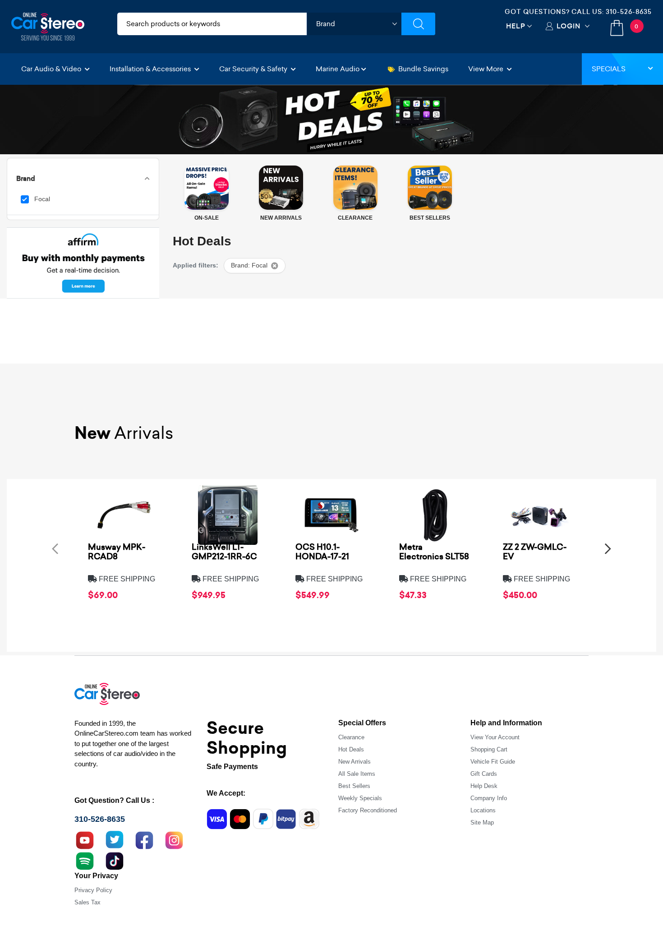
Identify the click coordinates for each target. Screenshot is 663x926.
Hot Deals (351, 749)
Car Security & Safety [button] (254, 69)
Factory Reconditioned (367, 810)
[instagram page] (174, 839)
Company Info (488, 798)
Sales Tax (87, 902)
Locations (483, 810)
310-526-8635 (629, 11)
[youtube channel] (84, 839)
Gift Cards (483, 773)
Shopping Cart (488, 749)
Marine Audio (337, 69)
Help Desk (483, 786)
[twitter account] (114, 839)
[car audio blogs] (84, 859)
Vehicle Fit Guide (492, 761)
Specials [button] (609, 69)
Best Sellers (354, 786)
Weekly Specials (360, 798)
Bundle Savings (423, 69)
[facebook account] (144, 839)
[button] (55, 549)
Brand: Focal (249, 265)
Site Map (482, 822)
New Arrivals (354, 761)
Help (515, 26)
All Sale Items (356, 773)
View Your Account (495, 737)
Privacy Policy (93, 890)
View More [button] (486, 69)
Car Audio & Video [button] (52, 69)
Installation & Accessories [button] (151, 69)
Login (568, 26)
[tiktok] (114, 859)
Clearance (351, 737)
